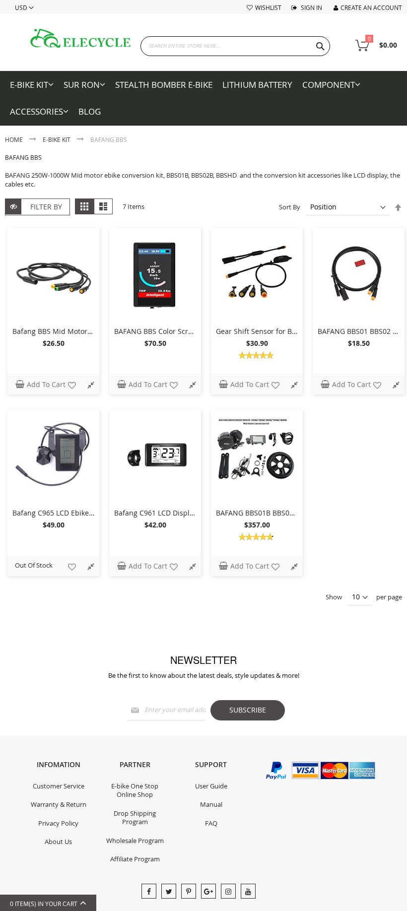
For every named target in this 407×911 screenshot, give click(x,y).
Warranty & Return (58, 804)
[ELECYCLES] (80, 38)
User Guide (211, 785)
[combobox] (235, 46)
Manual (211, 804)
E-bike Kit (57, 139)
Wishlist (268, 7)
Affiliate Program (135, 858)
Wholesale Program (135, 840)
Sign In (310, 7)
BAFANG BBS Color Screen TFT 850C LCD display (193, 331)
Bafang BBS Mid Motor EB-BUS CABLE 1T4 (81, 331)
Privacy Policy (58, 823)
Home (14, 139)
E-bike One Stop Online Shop (134, 790)
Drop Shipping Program (135, 818)
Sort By (289, 206)
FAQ (211, 823)
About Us (58, 841)
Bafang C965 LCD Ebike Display (63, 513)
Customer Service (58, 785)
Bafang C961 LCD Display (155, 513)
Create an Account (371, 7)
